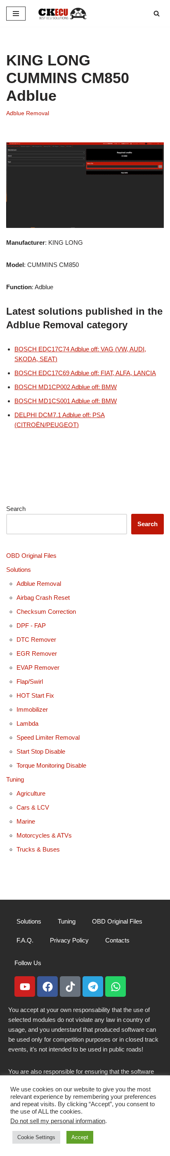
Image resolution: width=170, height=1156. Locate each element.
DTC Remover (36, 639)
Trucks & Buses (38, 849)
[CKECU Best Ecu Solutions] (62, 13)
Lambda (27, 723)
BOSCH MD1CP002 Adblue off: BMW (65, 386)
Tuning (15, 779)
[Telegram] (93, 986)
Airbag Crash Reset (43, 597)
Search (16, 508)
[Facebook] (47, 986)
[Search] (156, 13)
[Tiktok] (70, 986)
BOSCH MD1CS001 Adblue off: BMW (65, 400)
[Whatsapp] (115, 986)
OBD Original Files (31, 555)
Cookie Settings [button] (36, 1137)
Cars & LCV (33, 807)
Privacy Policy (69, 940)
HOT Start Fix (35, 695)
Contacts (117, 940)
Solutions (18, 569)
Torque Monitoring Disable (51, 765)
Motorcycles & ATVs (44, 835)
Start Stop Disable (41, 751)
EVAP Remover (38, 667)
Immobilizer (32, 709)
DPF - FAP (31, 625)
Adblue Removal (27, 113)
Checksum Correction (46, 611)
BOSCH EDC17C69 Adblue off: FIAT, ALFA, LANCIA (85, 372)
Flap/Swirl (30, 681)
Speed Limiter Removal (48, 737)
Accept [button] (79, 1137)
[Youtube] (24, 986)
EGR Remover (37, 653)
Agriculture (31, 793)
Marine (26, 821)
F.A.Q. (25, 940)
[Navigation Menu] (16, 14)
